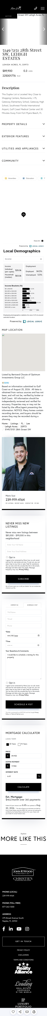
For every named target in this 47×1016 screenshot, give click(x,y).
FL (22, 423)
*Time (8, 641)
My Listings (10, 503)
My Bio (36, 503)
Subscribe (23, 579)
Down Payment (12, 762)
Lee (28, 423)
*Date (8, 632)
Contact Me (29, 503)
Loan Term (11, 739)
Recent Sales (19, 503)
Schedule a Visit (32, 605)
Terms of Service (16, 714)
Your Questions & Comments (17, 651)
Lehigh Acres (11, 426)
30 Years (12, 744)
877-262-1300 (8, 906)
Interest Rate (12, 772)
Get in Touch (23, 941)
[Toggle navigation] (42, 8)
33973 (23, 426)
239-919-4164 (35, 8)
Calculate (23, 787)
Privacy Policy (24, 570)
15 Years (24, 744)
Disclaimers (23, 955)
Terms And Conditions (23, 960)
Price (8, 751)
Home (5, 423)
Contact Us (14, 605)
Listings (14, 423)
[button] (4, 29)
